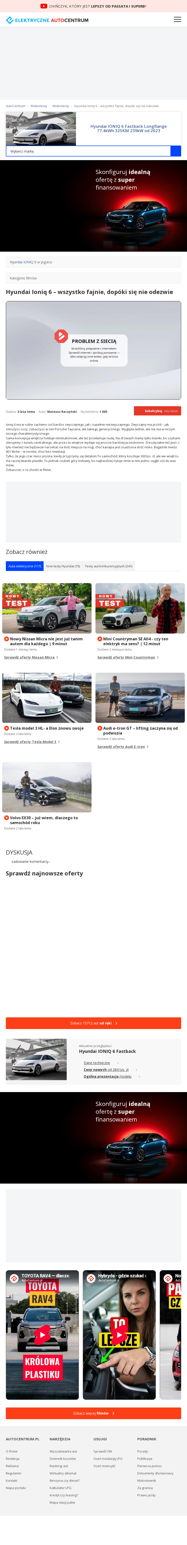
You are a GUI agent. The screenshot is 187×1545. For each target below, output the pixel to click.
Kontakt (11, 1480)
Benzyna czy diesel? (65, 1480)
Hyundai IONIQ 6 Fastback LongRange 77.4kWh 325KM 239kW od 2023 (128, 128)
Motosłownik (146, 1480)
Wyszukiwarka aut (63, 1451)
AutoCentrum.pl (47, 20)
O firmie (12, 1451)
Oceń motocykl (104, 1466)
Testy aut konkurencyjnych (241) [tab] (108, 566)
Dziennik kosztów (63, 1458)
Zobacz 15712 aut (91, 1023)
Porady (142, 1451)
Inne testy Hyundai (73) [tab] (63, 566)
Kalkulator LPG (60, 1488)
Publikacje (144, 1458)
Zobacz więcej (91, 1413)
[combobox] (93, 151)
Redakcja (12, 1458)
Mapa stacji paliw (62, 1502)
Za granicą (145, 1488)
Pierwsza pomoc (149, 1466)
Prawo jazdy (146, 1495)
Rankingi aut (59, 1466)
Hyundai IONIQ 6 (23, 262)
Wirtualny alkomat (63, 1473)
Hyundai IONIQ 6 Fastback (107, 1051)
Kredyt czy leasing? (64, 1495)
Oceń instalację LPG (108, 1458)
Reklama (12, 1466)
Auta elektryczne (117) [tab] (25, 566)
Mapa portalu (16, 1488)
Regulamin (13, 1473)
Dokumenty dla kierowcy (155, 1473)
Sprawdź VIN (103, 1451)
